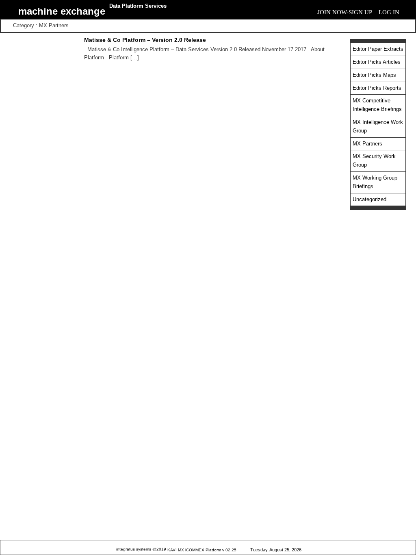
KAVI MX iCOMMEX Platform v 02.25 (201, 550)
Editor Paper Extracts (378, 49)
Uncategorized (369, 199)
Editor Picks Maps (374, 75)
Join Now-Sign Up (344, 12)
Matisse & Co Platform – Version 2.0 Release (145, 40)
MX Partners (367, 144)
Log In (389, 12)
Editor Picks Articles (377, 62)
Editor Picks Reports (377, 88)
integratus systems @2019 (141, 549)
